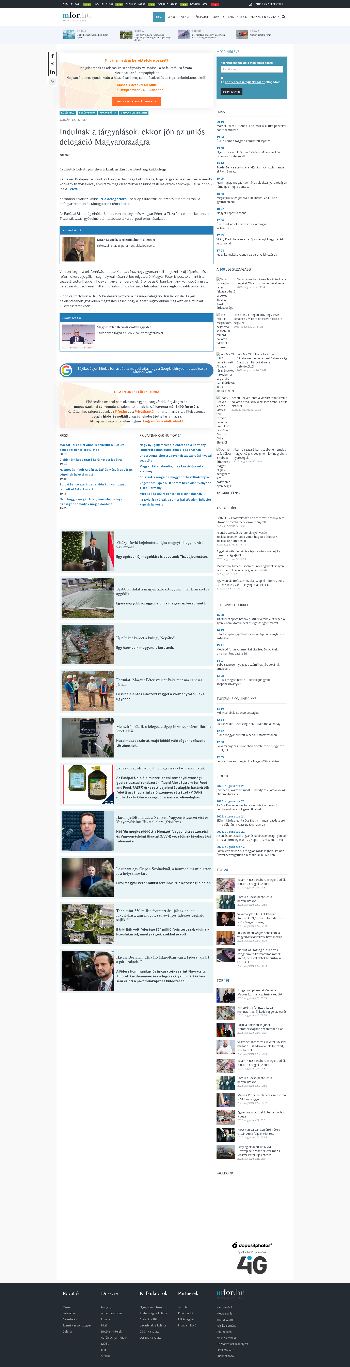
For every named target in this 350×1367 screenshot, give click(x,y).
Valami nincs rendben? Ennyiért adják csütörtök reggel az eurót (261, 882)
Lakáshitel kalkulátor (153, 1325)
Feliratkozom (231, 92)
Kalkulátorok (237, 17)
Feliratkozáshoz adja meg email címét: (247, 63)
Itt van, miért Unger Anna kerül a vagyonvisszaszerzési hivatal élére (259, 935)
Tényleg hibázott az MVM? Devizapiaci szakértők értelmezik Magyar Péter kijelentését (258, 1151)
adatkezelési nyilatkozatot (245, 82)
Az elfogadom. (251, 82)
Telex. (73, 189)
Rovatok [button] (218, 17)
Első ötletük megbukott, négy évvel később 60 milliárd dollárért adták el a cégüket (258, 319)
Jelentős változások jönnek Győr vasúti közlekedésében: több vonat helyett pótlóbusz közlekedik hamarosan (247, 537)
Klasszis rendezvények (265, 17)
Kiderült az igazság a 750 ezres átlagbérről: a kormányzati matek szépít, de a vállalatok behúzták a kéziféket (259, 956)
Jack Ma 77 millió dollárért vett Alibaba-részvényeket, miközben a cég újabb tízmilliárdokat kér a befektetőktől (262, 360)
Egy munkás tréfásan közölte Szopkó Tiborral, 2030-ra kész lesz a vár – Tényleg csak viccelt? (251, 583)
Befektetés (70, 1319)
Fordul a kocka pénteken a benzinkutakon (254, 899)
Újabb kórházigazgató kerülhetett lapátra (91, 460)
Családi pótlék (149, 1319)
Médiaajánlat (225, 1313)
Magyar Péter (108, 112)
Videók (172, 17)
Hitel (104, 1325)
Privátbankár (186, 1313)
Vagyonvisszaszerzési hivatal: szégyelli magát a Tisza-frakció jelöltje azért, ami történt (262, 1046)
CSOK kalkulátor (150, 1331)
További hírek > (228, 493)
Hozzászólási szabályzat (232, 1344)
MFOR (76, 17)
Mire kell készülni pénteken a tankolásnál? (171, 494)
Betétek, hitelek (111, 1331)
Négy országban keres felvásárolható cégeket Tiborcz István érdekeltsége (261, 281)
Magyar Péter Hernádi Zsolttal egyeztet (124, 327)
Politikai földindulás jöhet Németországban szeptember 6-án (260, 1027)
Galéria (67, 1331)
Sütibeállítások (226, 1356)
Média (105, 1344)
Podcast (186, 17)
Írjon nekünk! (225, 1307)
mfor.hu (183, 1307)
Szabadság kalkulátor (153, 1313)
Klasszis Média (226, 1338)
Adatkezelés (224, 1332)
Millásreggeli (186, 1319)
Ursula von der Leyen (134, 112)
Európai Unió (87, 112)
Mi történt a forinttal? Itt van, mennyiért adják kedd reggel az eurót (261, 1009)
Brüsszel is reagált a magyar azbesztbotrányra (174, 477)
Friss (159, 17)
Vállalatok (69, 1313)
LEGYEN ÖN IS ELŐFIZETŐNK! (136, 392)
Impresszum (225, 1319)
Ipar (103, 1350)
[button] (250, 4)
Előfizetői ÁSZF (226, 1350)
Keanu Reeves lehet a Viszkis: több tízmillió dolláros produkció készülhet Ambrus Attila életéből (259, 402)
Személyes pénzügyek (77, 1325)
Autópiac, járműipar (114, 1337)
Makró (67, 1307)
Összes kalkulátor (151, 1337)
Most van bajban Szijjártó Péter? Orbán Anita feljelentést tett (258, 1132)
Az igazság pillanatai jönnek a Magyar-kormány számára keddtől (259, 992)
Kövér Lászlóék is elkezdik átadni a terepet (126, 239)
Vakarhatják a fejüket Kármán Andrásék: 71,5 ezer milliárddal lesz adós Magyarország (260, 918)
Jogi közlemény (226, 1325)
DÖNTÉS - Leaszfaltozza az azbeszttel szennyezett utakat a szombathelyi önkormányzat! (250, 520)
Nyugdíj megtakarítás (154, 1307)
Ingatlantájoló (187, 1325)
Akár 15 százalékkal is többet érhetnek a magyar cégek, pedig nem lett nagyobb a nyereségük (260, 454)
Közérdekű (67, 112)
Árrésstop (202, 17)
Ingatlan (106, 1319)
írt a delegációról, (114, 199)
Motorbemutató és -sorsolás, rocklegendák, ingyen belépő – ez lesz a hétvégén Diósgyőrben (250, 568)
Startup (106, 1356)
